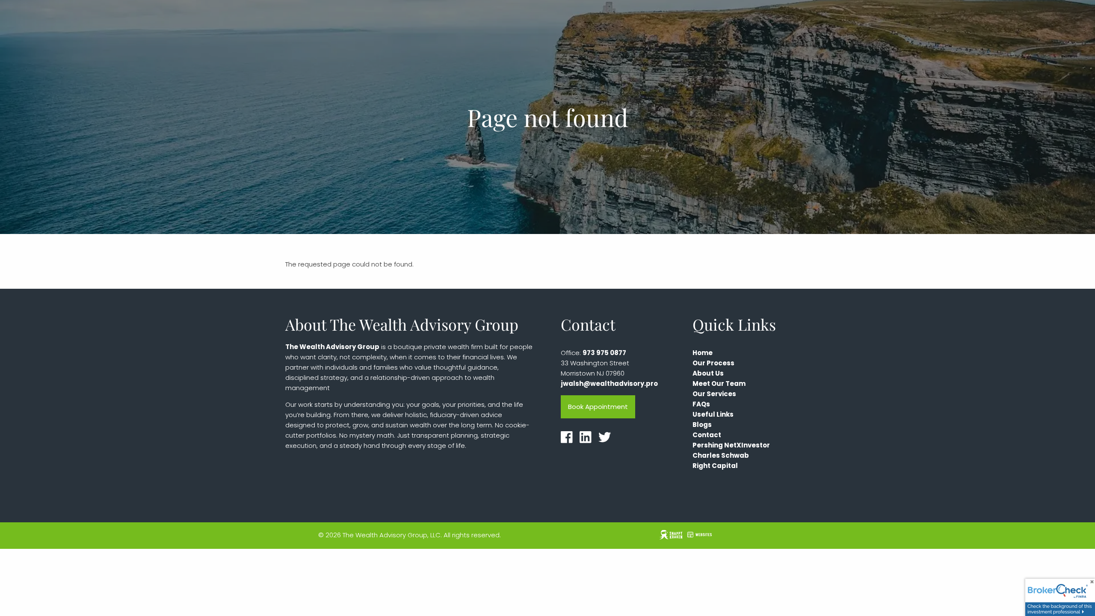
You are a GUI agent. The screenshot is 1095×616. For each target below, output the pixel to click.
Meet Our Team (719, 383)
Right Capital (715, 465)
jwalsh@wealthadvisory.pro (609, 383)
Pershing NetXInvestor (731, 445)
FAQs (701, 404)
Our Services (714, 393)
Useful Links (713, 414)
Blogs (702, 424)
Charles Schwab (721, 455)
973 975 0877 (604, 352)
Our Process (713, 362)
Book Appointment (598, 406)
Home (703, 352)
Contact (707, 434)
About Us (708, 373)
